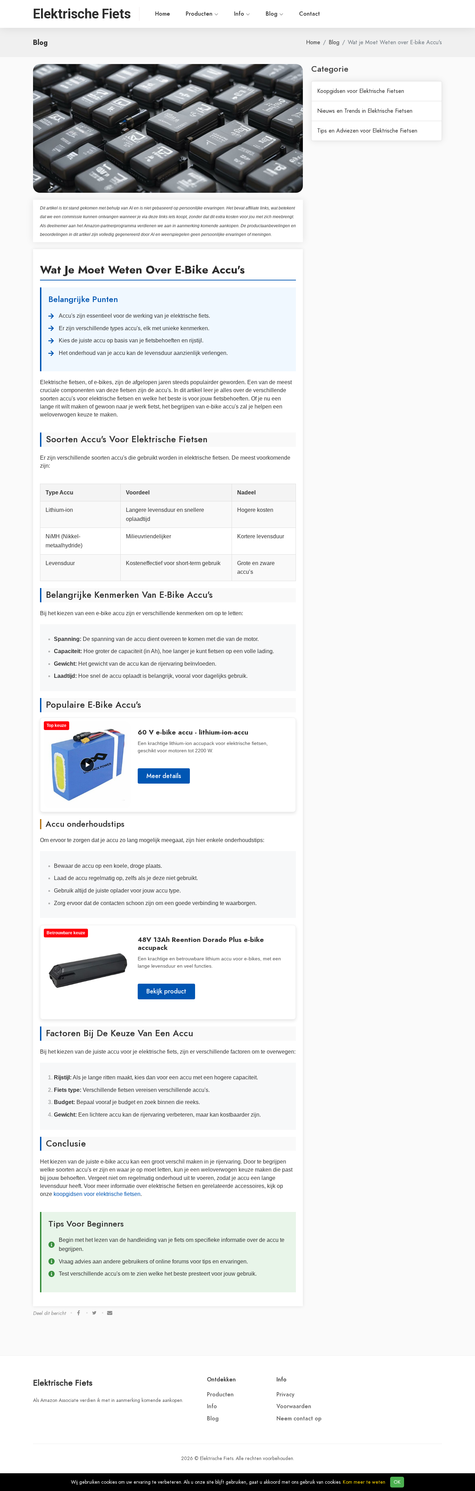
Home (162, 14)
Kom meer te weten (364, 1482)
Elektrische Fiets (62, 1382)
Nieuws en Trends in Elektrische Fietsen (364, 111)
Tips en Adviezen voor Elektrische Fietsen (367, 131)
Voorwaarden (293, 1406)
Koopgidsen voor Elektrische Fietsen (360, 91)
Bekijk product (166, 991)
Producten (200, 14)
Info (240, 14)
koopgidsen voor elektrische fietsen (97, 1194)
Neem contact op (298, 1418)
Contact (309, 14)
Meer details (163, 775)
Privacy (285, 1394)
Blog (272, 14)
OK (397, 1482)
